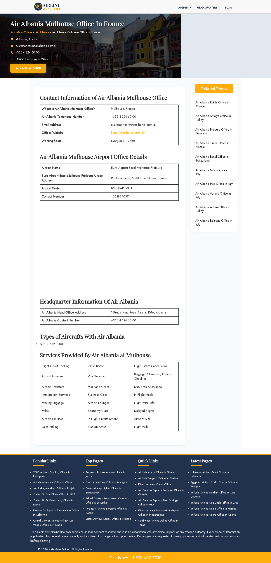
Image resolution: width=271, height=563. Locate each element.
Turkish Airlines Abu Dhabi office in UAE (214, 503)
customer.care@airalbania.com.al (35, 46)
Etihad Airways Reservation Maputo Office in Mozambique (159, 512)
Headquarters (207, 8)
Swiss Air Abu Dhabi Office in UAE (54, 494)
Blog (228, 8)
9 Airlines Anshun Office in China (52, 482)
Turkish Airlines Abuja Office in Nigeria (213, 509)
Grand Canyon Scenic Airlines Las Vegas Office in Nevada (53, 523)
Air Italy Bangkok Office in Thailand (158, 478)
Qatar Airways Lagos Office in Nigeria (108, 519)
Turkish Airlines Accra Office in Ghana (213, 515)
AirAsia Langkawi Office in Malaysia (107, 482)
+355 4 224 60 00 (27, 52)
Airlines (183, 8)
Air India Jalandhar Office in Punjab (54, 488)
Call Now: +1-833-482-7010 (135, 557)
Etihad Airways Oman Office (154, 484)
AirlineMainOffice (21, 32)
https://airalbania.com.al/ (128, 132)
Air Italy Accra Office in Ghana (156, 472)
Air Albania (42, 32)
